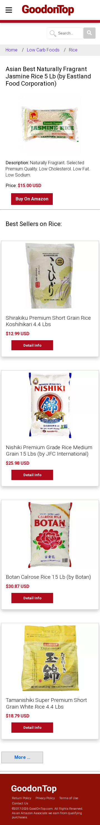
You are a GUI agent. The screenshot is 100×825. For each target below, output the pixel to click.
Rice (73, 50)
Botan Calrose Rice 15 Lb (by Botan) (48, 577)
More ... (22, 757)
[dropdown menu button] (9, 10)
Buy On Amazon (32, 199)
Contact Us (20, 803)
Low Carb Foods (43, 50)
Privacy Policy (45, 798)
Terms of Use (68, 798)
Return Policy (21, 798)
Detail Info (32, 345)
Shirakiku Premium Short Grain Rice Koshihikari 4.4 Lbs (48, 321)
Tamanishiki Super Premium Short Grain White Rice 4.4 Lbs (46, 703)
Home (12, 50)
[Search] (89, 33)
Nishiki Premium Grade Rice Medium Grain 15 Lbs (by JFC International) (49, 450)
